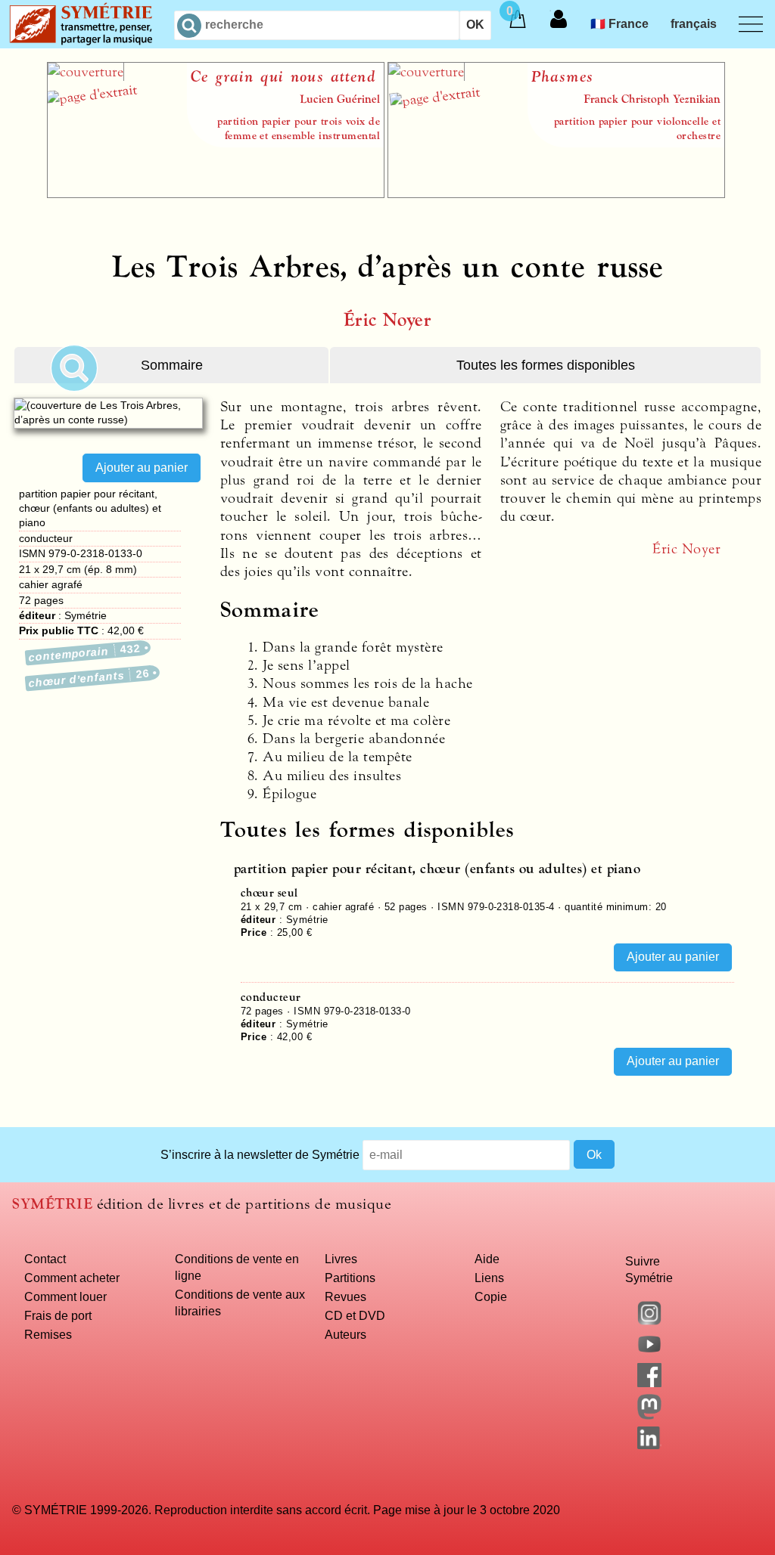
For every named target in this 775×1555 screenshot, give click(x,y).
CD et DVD (355, 1315)
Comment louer (65, 1296)
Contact (45, 1258)
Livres (341, 1258)
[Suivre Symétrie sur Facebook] (649, 1382)
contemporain (85, 653)
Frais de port (58, 1315)
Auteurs (345, 1334)
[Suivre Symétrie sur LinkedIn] (649, 1444)
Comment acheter (72, 1277)
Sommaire (172, 365)
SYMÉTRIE (52, 1203)
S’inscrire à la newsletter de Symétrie (259, 1154)
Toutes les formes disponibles (545, 365)
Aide (487, 1258)
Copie (491, 1296)
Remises (48, 1334)
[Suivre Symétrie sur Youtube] (649, 1351)
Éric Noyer (388, 320)
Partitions (350, 1277)
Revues (345, 1296)
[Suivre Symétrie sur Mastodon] (649, 1415)
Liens (489, 1277)
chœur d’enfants (89, 678)
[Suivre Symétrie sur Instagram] (649, 1320)
